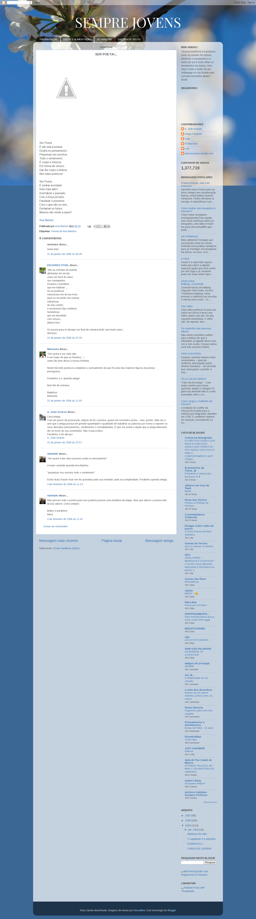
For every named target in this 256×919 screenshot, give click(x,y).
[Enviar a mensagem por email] (95, 226)
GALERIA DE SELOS (129, 39)
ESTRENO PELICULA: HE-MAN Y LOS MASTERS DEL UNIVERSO (200, 768)
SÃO (187, 555)
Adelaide (52, 453)
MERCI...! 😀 (191, 593)
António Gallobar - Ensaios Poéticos (196, 793)
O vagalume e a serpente (202, 839)
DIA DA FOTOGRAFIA (196, 640)
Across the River (195, 579)
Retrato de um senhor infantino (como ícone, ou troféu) (198, 695)
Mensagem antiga (159, 541)
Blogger (172, 910)
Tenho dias (191, 739)
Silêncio (189, 751)
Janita (189, 590)
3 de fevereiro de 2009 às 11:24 (65, 484)
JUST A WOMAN (195, 748)
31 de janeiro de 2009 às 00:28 (64, 254)
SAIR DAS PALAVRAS (198, 648)
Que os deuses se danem (199, 546)
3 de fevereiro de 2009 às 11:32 (65, 519)
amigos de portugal (197, 663)
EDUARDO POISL (58, 265)
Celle (187, 138)
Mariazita (53, 349)
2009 (188, 825)
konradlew (139, 910)
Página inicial (112, 541)
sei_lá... (189, 675)
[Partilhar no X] (102, 226)
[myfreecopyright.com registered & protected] (199, 874)
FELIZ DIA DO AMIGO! (193, 378)
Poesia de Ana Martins (63, 231)
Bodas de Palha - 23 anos (199, 728)
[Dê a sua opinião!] (98, 226)
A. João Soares (57, 412)
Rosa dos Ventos (196, 500)
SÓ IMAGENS (104, 39)
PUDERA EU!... (196, 843)
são (187, 637)
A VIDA (185, 258)
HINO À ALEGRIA (191, 353)
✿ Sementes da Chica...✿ (194, 469)
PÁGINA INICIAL (49, 39)
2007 (188, 815)
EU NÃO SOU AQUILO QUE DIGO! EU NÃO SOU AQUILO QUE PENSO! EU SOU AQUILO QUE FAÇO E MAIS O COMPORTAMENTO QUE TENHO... (200, 450)
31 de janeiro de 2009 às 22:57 (64, 442)
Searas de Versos (196, 543)
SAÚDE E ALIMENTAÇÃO (77, 39)
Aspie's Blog (193, 780)
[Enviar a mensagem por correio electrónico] (88, 226)
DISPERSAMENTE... (197, 614)
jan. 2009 (193, 829)
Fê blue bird (191, 143)
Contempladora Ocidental (194, 516)
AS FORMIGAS (189, 236)
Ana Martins (46, 220)
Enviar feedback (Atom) (66, 548)
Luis (187, 148)
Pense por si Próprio (196, 605)
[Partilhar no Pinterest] (108, 226)
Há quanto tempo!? (195, 783)
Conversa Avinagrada (198, 437)
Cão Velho (187, 306)
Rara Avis (191, 602)
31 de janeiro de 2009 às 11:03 (64, 400)
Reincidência (192, 582)
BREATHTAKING (195, 628)
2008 (188, 820)
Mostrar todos (210, 802)
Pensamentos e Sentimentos (195, 723)
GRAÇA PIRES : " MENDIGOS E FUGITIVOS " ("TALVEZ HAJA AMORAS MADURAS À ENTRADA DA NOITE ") (200, 563)
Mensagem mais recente (58, 541)
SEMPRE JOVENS (128, 22)
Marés (188, 491)
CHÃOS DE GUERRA (199, 848)
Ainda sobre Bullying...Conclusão (192, 282)
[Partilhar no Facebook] (105, 226)
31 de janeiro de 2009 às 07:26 (64, 337)
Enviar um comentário (56, 526)
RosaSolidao (193, 736)
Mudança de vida (197, 833)
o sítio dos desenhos (198, 689)
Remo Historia (194, 707)
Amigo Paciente (193, 134)
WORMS (189, 666)
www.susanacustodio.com (199, 153)
